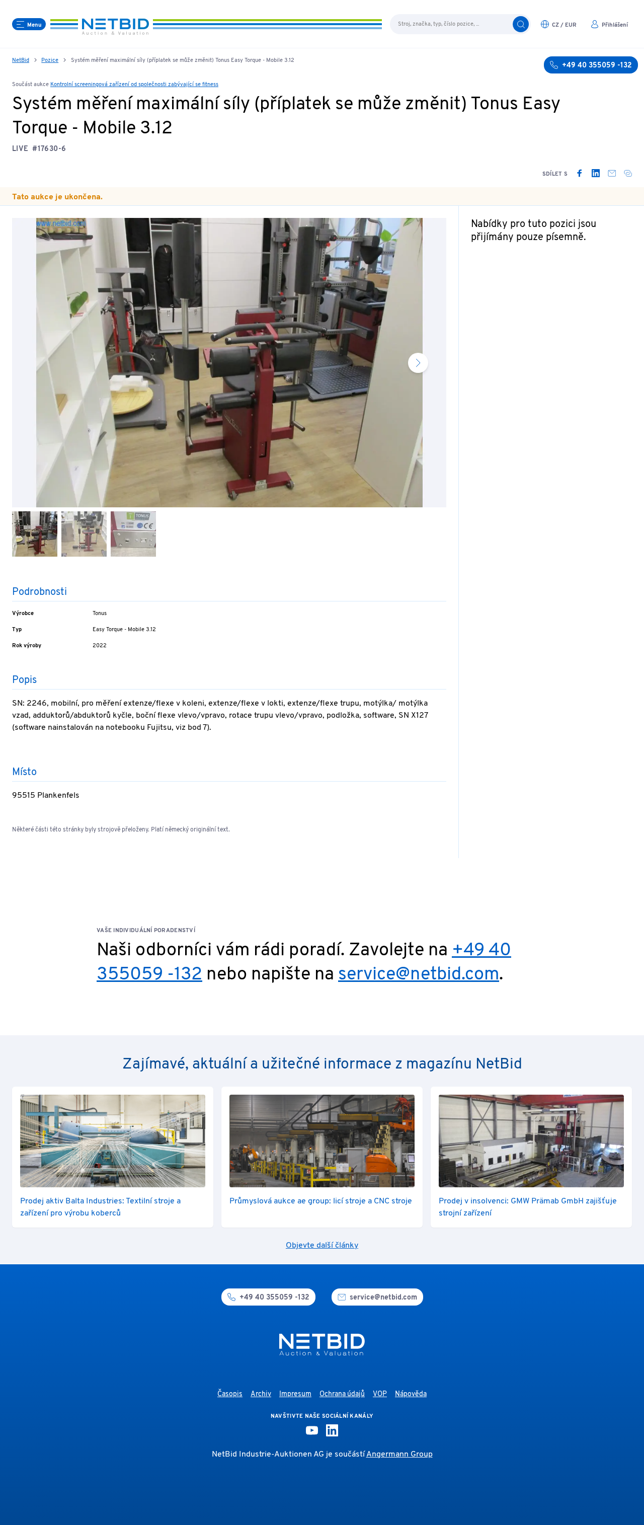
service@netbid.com (418, 974)
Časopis (230, 1394)
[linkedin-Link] (332, 1430)
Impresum (295, 1394)
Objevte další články (322, 1246)
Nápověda (411, 1394)
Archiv (261, 1394)
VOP (380, 1394)
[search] (521, 24)
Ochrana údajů (342, 1394)
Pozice (49, 60)
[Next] (418, 363)
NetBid (20, 60)
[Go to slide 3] (133, 534)
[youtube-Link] (312, 1430)
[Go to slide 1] (34, 534)
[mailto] (612, 173)
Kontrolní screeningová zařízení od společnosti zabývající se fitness (134, 84)
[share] (628, 173)
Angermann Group (399, 1455)
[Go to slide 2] (84, 534)
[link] (580, 173)
